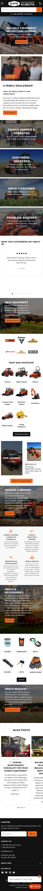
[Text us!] (35, 887)
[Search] (39, 9)
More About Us (10, 113)
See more (20, 807)
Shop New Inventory (21, 434)
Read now (14, 794)
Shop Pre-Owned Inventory (21, 481)
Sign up (32, 834)
